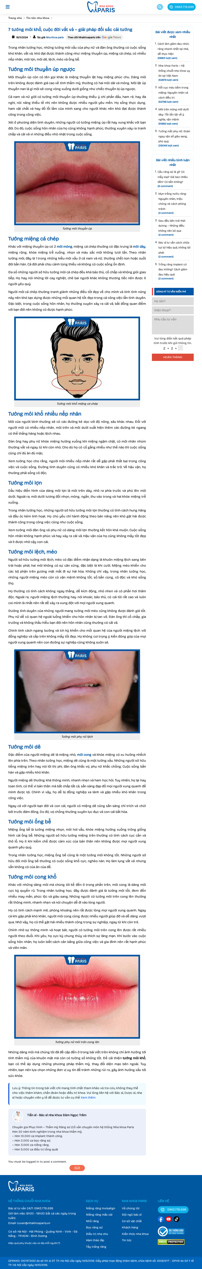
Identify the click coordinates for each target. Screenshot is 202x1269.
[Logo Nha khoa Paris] (21, 1190)
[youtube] (169, 1219)
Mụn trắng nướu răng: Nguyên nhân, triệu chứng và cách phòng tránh (172, 203)
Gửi (77, 1168)
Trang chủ (15, 18)
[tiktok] (177, 1219)
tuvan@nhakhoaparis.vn (33, 1223)
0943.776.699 (43, 1208)
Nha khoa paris (54, 37)
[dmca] (171, 1245)
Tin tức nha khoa (37, 18)
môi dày (139, 247)
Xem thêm (88, 1097)
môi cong (84, 755)
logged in (32, 1161)
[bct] (171, 1237)
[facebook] (161, 1219)
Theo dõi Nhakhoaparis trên (84, 37)
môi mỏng (64, 247)
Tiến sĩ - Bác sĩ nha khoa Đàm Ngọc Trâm (56, 1115)
